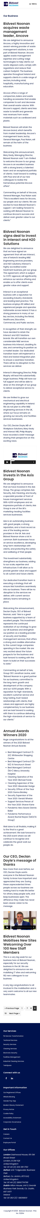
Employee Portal (9, 1143)
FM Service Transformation (13, 1036)
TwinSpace (7, 1065)
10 (6, 1013)
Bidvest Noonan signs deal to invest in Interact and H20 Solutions (19, 237)
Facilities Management (11, 1057)
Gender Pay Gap (9, 1101)
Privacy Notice (8, 1109)
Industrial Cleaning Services (13, 1061)
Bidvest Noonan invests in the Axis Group (18, 475)
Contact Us (7, 1138)
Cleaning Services (10, 1049)
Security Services (9, 1044)
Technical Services (10, 1040)
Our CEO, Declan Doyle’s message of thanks (19, 860)
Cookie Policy (8, 1113)
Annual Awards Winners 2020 (16, 733)
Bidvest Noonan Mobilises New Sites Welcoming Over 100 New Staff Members (19, 944)
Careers (6, 1134)
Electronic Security (10, 1053)
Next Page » (14, 1014)
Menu (34, 4)
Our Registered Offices (12, 1092)
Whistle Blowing (9, 1097)
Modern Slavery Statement (13, 1105)
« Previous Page (12, 1009)
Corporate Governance (12, 1122)
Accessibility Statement (12, 1118)
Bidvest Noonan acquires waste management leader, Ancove (16, 29)
